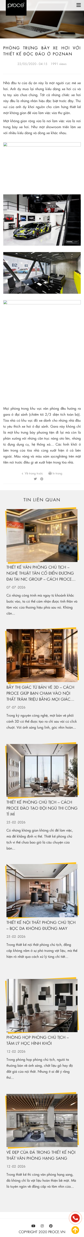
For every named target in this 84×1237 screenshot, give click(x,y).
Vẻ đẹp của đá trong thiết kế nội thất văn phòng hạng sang (40, 1155)
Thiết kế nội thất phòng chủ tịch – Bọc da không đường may (41, 925)
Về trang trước (33, 473)
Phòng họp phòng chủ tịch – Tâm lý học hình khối (37, 1040)
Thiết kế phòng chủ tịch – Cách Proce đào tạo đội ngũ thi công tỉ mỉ (42, 808)
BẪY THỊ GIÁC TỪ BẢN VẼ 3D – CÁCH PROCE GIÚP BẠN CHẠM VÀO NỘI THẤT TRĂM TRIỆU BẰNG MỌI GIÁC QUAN (40, 693)
